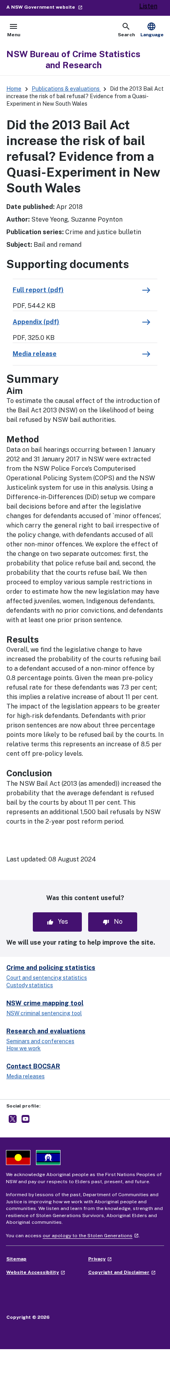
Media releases (25, 1076)
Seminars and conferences (40, 1041)
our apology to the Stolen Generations (91, 1235)
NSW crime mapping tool (44, 1003)
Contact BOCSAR (33, 1066)
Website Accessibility (35, 1272)
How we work (23, 1048)
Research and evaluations (45, 1031)
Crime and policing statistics (50, 967)
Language (152, 29)
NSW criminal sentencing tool (44, 1013)
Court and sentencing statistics (46, 978)
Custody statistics (29, 985)
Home (13, 89)
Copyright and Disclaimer (122, 1272)
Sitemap (16, 1259)
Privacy (100, 1259)
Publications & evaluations (66, 89)
